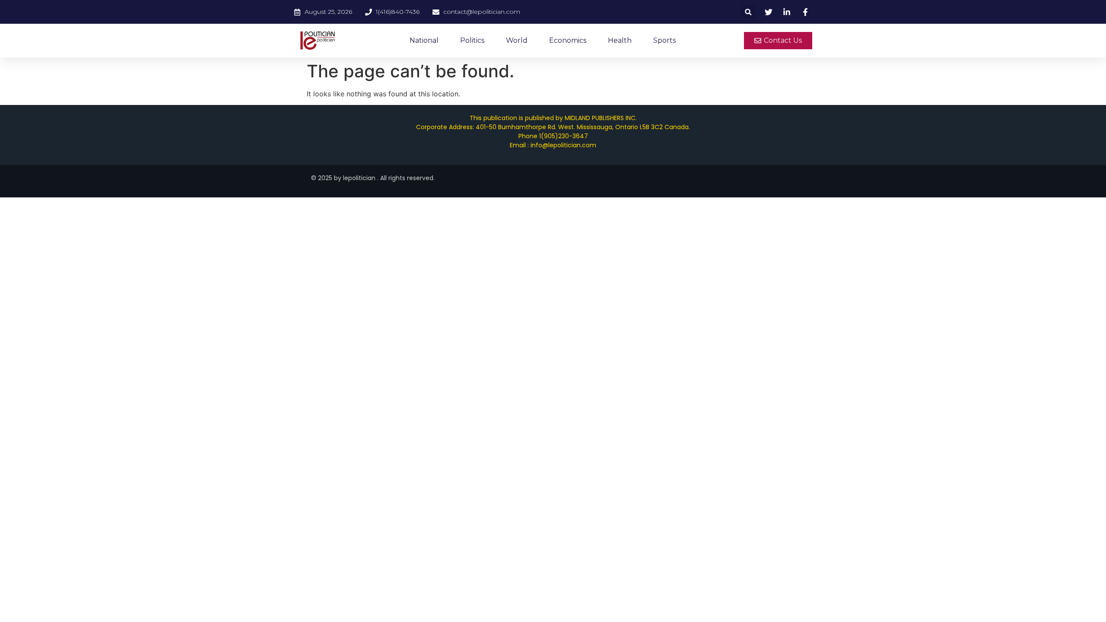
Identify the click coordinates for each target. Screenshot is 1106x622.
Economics (567, 40)
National (424, 40)
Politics (472, 40)
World (517, 40)
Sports (664, 40)
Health (620, 40)
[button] (748, 12)
